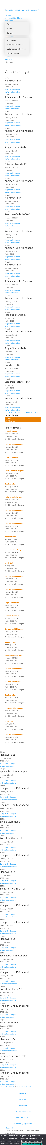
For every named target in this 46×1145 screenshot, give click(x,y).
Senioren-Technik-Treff (17, 214)
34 (29, 412)
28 (16, 412)
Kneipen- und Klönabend (19, 114)
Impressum (11, 40)
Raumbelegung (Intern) (23, 1123)
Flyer (9, 24)
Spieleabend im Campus (18, 97)
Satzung (10, 33)
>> (37, 412)
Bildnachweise (13, 53)
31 (22, 412)
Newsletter (9, 59)
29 (18, 412)
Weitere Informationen (13, 92)
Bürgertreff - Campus (13, 89)
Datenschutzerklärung (16, 49)
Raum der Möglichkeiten (14, 18)
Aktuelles (8, 15)
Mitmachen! (9, 21)
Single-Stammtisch (15, 147)
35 (31, 412)
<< (5, 412)
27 (13, 412)
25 (9, 412)
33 (27, 412)
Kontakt (7, 57)
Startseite (23, 1094)
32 (25, 412)
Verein (9, 28)
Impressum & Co (11, 36)
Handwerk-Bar (13, 80)
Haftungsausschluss (15, 44)
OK (23, 1144)
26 (11, 412)
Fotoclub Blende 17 (16, 164)
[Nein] (43, 1144)
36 (33, 412)
